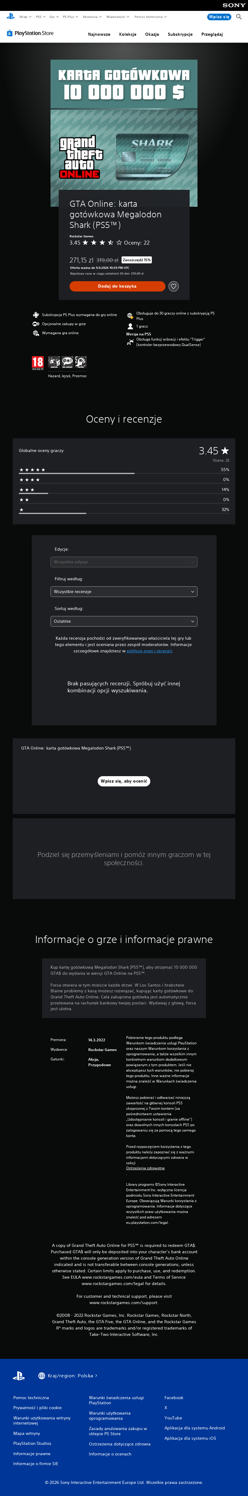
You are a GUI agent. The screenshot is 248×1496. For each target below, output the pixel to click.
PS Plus (68, 17)
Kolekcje (127, 34)
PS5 (38, 17)
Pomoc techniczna (149, 17)
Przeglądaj (212, 34)
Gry (52, 17)
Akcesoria (90, 17)
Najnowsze (99, 34)
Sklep (23, 17)
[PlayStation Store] (31, 33)
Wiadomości (116, 17)
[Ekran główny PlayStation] (10, 17)
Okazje (152, 34)
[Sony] (234, 9)
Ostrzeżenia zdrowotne (145, 1168)
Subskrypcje (180, 34)
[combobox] (124, 562)
